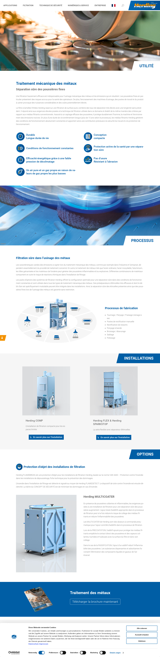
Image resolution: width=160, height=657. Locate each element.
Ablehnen (142, 641)
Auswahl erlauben (142, 635)
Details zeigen (115, 653)
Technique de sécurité (50, 5)
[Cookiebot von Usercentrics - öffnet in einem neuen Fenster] (14, 652)
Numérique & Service (78, 5)
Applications (10, 5)
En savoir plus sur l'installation (47, 437)
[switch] (63, 652)
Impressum (43, 644)
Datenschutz (34, 644)
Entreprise (100, 5)
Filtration (28, 5)
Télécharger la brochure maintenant (95, 601)
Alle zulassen (142, 628)
